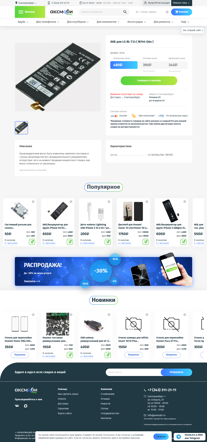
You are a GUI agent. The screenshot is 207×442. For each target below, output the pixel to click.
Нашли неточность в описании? (33, 170)
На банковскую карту (177, 116)
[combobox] (27, 3)
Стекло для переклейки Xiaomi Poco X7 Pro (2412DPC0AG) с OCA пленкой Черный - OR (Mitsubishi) (169, 339)
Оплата (62, 399)
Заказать (32, 281)
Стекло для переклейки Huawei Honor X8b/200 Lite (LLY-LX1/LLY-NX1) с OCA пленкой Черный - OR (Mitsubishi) (19, 339)
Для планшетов (106, 22)
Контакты (106, 418)
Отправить (176, 372)
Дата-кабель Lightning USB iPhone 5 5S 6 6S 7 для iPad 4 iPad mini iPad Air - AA (95, 226)
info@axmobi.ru (156, 415)
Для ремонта (162, 22)
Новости (105, 404)
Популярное (103, 187)
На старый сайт (193, 30)
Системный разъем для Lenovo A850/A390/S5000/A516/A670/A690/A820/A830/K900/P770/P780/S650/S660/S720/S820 (20, 226)
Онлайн (123, 116)
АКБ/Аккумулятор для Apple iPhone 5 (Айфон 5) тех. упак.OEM (170, 226)
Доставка (63, 404)
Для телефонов (46, 22)
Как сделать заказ (68, 394)
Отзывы (105, 399)
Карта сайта (65, 413)
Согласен (161, 436)
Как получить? (149, 71)
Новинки (103, 300)
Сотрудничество (110, 413)
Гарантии (63, 408)
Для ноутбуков (76, 22)
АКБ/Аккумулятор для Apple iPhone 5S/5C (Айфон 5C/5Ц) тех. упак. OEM (57, 226)
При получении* (147, 116)
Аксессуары (135, 22)
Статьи (104, 408)
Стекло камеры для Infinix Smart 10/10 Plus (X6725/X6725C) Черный (133, 339)
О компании (107, 394)
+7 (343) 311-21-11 (58, 3)
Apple (21, 22)
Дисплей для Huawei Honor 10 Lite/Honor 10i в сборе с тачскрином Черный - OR (132, 226)
